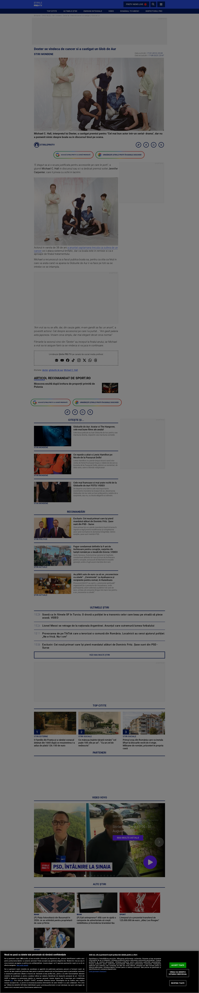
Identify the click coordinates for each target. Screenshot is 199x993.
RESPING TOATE (177, 983)
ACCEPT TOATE (177, 965)
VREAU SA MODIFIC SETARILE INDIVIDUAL (178, 973)
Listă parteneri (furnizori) (97, 971)
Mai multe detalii (22, 965)
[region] (99, 972)
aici (11, 980)
